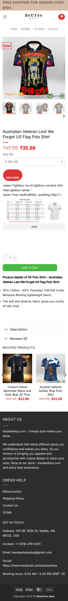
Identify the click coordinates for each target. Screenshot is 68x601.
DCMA (7, 512)
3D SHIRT (39, 29)
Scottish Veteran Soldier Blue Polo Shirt (50, 390)
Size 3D (8, 154)
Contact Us (10, 505)
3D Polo (53, 29)
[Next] (59, 68)
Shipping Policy (13, 498)
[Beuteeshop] (34, 16)
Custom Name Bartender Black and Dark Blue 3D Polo (17, 390)
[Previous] (8, 68)
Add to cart (30, 267)
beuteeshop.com (14, 431)
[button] (5, 16)
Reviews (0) (18, 339)
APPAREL (25, 29)
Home (13, 29)
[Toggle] (6, 330)
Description (18, 329)
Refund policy (12, 491)
